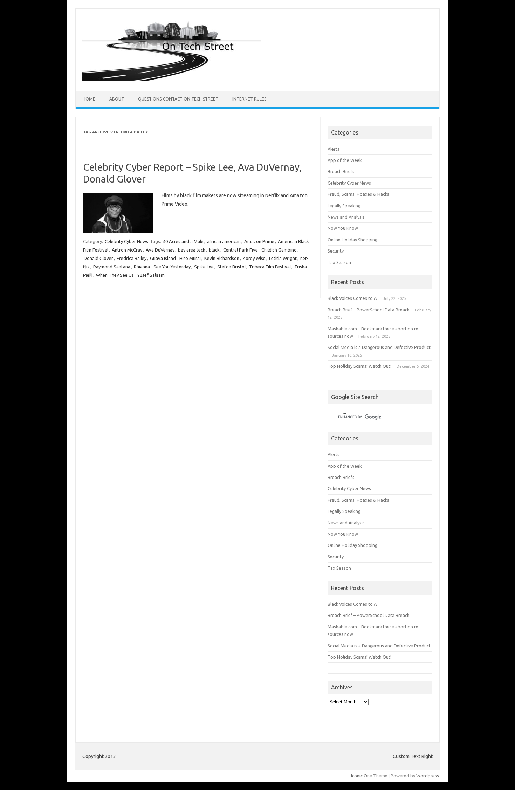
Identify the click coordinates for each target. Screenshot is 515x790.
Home (89, 99)
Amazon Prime (259, 241)
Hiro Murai (190, 258)
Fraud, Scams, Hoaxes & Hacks (358, 194)
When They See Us (115, 275)
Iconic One (361, 775)
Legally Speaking (344, 205)
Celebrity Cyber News (126, 241)
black (214, 249)
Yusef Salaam (151, 275)
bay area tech (191, 249)
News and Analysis (346, 216)
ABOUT (116, 99)
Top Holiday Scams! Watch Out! (359, 366)
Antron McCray (127, 249)
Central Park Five (240, 249)
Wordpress (427, 775)
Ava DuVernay (160, 249)
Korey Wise (254, 258)
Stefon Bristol (231, 266)
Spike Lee (204, 266)
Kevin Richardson (221, 258)
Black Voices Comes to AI (353, 298)
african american (224, 241)
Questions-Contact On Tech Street (178, 99)
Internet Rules (249, 99)
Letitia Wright (283, 258)
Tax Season (339, 262)
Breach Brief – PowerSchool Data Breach (369, 309)
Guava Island (163, 258)
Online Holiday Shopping (352, 239)
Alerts (333, 148)
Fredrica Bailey (131, 258)
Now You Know (343, 228)
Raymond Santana (111, 266)
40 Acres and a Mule (183, 241)
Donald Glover (98, 258)
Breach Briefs (341, 171)
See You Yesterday (172, 266)
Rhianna (142, 266)
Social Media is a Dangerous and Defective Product (379, 347)
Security (336, 250)
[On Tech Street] (171, 79)
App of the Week (345, 160)
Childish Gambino (279, 249)
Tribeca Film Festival (270, 266)
